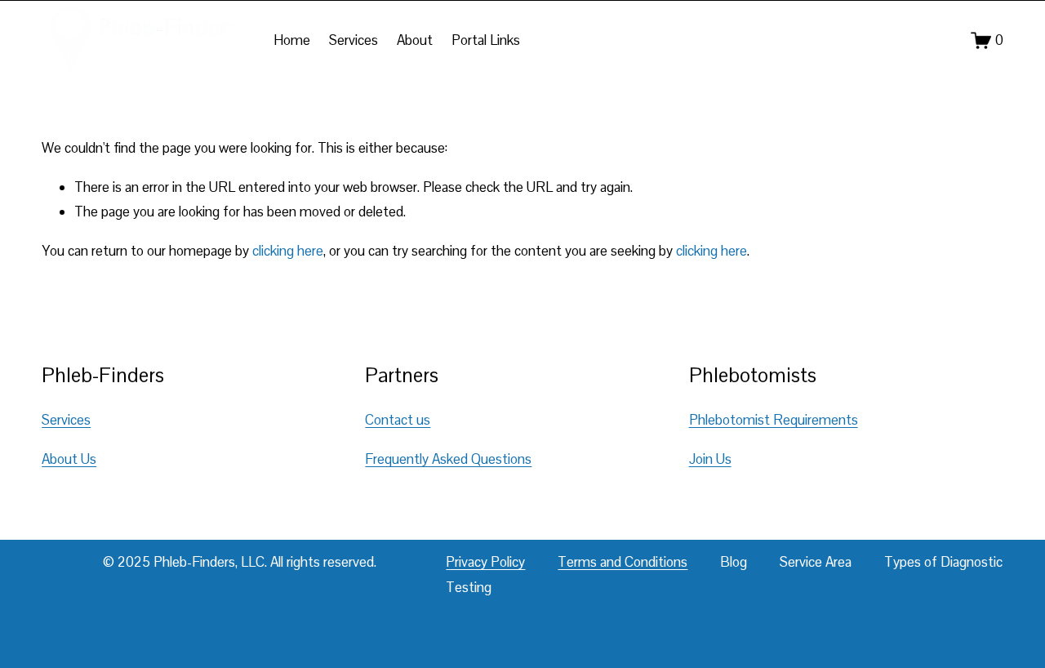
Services (353, 40)
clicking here (287, 251)
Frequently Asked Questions (448, 459)
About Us (69, 459)
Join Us (710, 459)
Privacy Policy (485, 562)
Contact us (397, 420)
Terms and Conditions (622, 562)
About (415, 40)
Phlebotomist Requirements (773, 420)
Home (291, 40)
